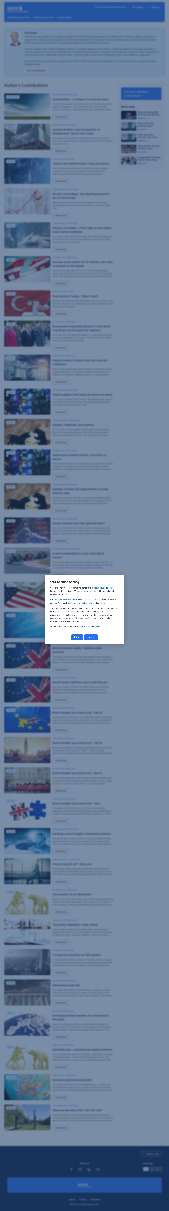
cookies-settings (62, 600)
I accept (91, 637)
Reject (77, 637)
